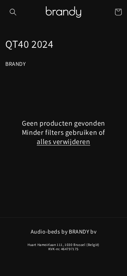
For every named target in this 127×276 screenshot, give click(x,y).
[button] (13, 12)
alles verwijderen (63, 141)
